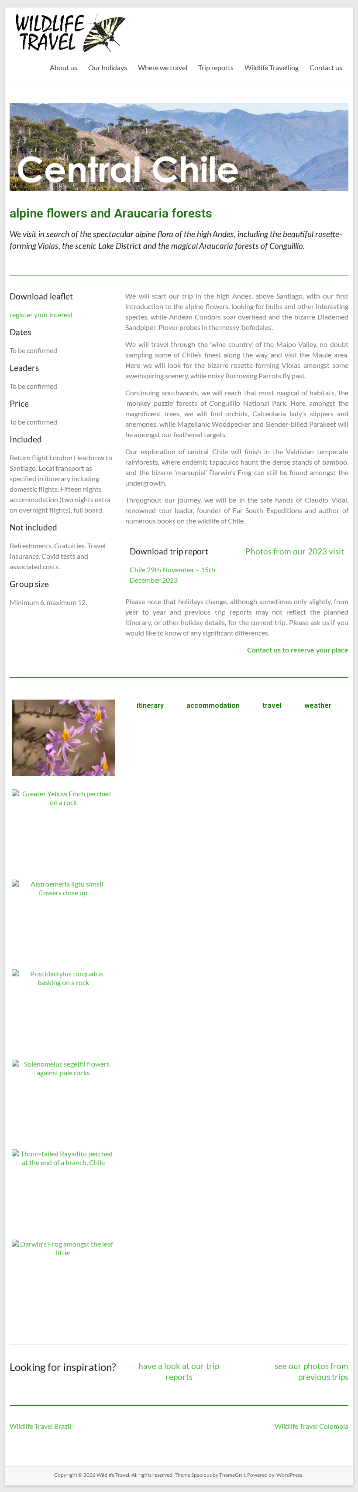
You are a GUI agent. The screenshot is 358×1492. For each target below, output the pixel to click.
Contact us (326, 67)
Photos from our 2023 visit (294, 551)
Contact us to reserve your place (297, 650)
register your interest (41, 314)
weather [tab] (317, 705)
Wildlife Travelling (271, 67)
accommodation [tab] (213, 705)
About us (63, 67)
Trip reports (216, 67)
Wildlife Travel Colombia (311, 1426)
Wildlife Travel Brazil (40, 1426)
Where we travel (162, 67)
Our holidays (107, 67)
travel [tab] (272, 705)
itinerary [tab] (150, 705)
